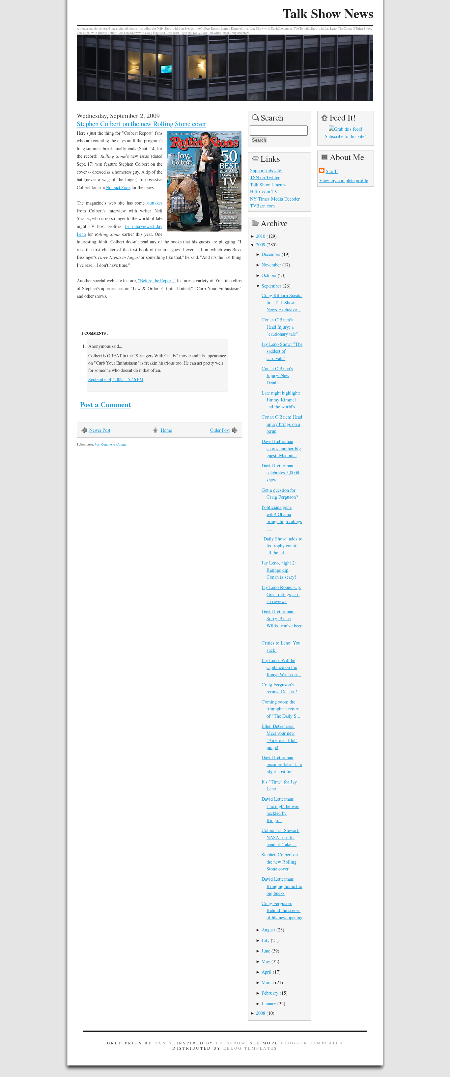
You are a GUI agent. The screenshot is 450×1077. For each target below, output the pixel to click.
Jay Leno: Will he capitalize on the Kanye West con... (281, 667)
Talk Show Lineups (268, 184)
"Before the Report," (157, 280)
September (271, 286)
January (269, 1003)
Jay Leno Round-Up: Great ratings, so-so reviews (281, 594)
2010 (260, 236)
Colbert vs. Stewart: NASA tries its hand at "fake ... (280, 837)
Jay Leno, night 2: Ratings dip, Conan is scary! (279, 570)
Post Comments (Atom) (110, 444)
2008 (260, 1013)
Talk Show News (328, 13)
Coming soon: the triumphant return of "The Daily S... (281, 709)
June (266, 951)
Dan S (163, 1042)
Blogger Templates (312, 1042)
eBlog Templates (250, 1048)
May (266, 961)
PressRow (231, 1042)
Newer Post (99, 430)
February (270, 993)
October (269, 275)
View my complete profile (343, 180)
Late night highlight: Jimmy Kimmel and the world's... (281, 400)
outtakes (154, 203)
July (265, 940)
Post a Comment (105, 404)
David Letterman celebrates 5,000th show (281, 472)
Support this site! (266, 170)
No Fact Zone (118, 187)
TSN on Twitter (265, 177)
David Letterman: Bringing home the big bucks (282, 886)
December (271, 254)
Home (166, 430)
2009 (260, 244)
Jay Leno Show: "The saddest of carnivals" (282, 351)
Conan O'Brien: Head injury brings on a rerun (282, 424)
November (271, 265)
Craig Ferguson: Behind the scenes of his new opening (282, 910)
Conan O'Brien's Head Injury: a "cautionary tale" (280, 327)
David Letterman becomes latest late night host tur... (282, 764)
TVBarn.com (262, 206)
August (268, 929)
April (266, 972)
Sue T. (332, 171)
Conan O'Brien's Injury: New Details (277, 375)
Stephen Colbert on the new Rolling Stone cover (141, 123)
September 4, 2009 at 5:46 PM (115, 379)
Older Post (220, 430)
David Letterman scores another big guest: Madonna (281, 448)
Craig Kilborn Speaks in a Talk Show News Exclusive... (282, 302)
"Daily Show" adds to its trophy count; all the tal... (282, 546)
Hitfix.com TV (264, 191)
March (268, 982)
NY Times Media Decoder (275, 199)
